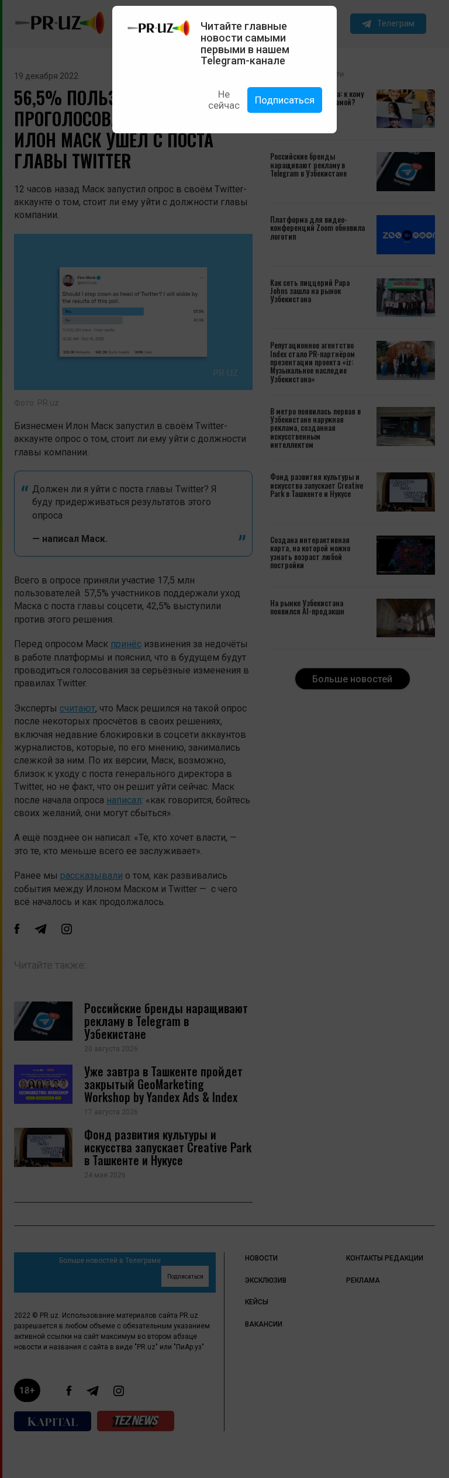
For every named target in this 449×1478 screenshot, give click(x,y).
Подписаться (285, 100)
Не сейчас (224, 99)
